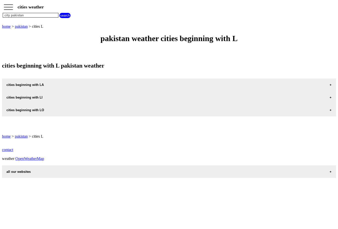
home (6, 26)
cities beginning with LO (25, 110)
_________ (8, 5)
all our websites (18, 172)
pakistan (21, 26)
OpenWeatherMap (29, 158)
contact (7, 150)
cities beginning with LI (24, 97)
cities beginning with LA (25, 85)
